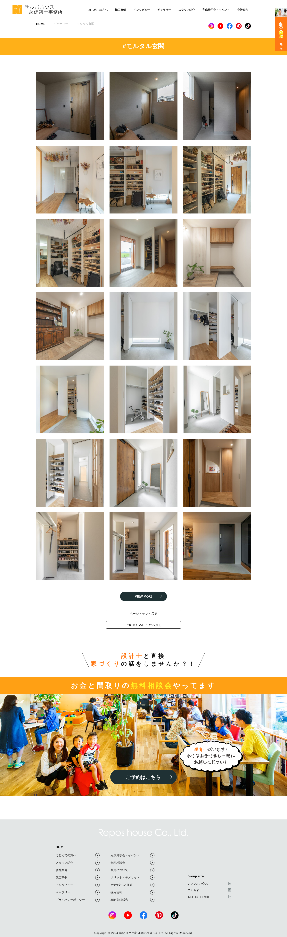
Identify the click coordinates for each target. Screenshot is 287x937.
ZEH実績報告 (119, 899)
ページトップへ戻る (143, 613)
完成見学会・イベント (216, 9)
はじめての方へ (98, 9)
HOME (60, 846)
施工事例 (120, 9)
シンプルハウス (197, 883)
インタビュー (142, 9)
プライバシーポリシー (70, 899)
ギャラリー (164, 9)
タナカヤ (193, 890)
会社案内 (242, 9)
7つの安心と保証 (122, 885)
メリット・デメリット (125, 877)
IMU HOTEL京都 (198, 897)
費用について (119, 870)
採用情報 (116, 892)
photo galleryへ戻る (143, 625)
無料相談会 (118, 862)
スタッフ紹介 (186, 9)
